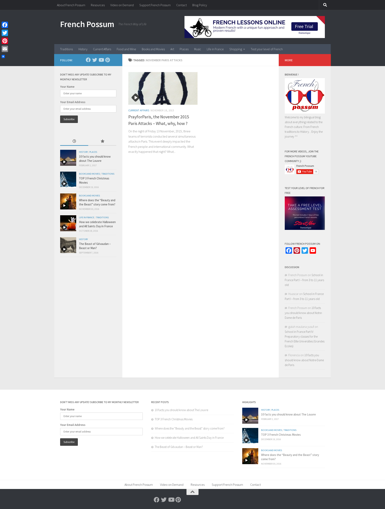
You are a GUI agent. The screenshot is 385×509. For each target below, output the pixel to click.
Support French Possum (155, 5)
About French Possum (71, 5)
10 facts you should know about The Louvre (181, 410)
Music (197, 49)
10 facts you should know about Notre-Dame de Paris (303, 313)
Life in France (215, 49)
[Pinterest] (107, 59)
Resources (98, 5)
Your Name (67, 87)
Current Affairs (102, 49)
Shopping (235, 49)
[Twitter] (94, 59)
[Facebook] (88, 59)
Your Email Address (72, 102)
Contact (181, 5)
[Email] (5, 49)
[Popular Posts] (102, 141)
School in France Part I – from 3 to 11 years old (304, 280)
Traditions (66, 49)
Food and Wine (126, 49)
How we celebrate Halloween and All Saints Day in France (189, 438)
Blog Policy (199, 5)
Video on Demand (122, 5)
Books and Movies (153, 49)
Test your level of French (267, 49)
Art (172, 49)
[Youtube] (101, 59)
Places (184, 49)
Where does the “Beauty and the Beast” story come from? (190, 428)
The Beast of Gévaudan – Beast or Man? (179, 447)
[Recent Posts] (74, 141)
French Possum (87, 24)
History (82, 49)
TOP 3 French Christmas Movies (173, 419)
